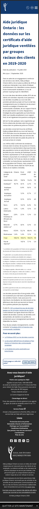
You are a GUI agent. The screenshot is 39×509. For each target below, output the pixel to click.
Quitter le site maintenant (17, 505)
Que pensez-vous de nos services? (19, 430)
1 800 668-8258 (27, 383)
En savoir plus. (30, 487)
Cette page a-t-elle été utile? (12, 362)
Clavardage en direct (19, 398)
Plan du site (19, 435)
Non (32, 362)
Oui (25, 362)
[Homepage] (4, 7)
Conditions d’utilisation (19, 428)
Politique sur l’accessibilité (19, 426)
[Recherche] (28, 7)
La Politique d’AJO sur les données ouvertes (19, 337)
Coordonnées (19, 433)
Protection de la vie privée (19, 422)
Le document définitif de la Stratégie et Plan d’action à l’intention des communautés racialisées (19, 343)
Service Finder (19, 409)
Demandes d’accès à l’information (19, 424)
